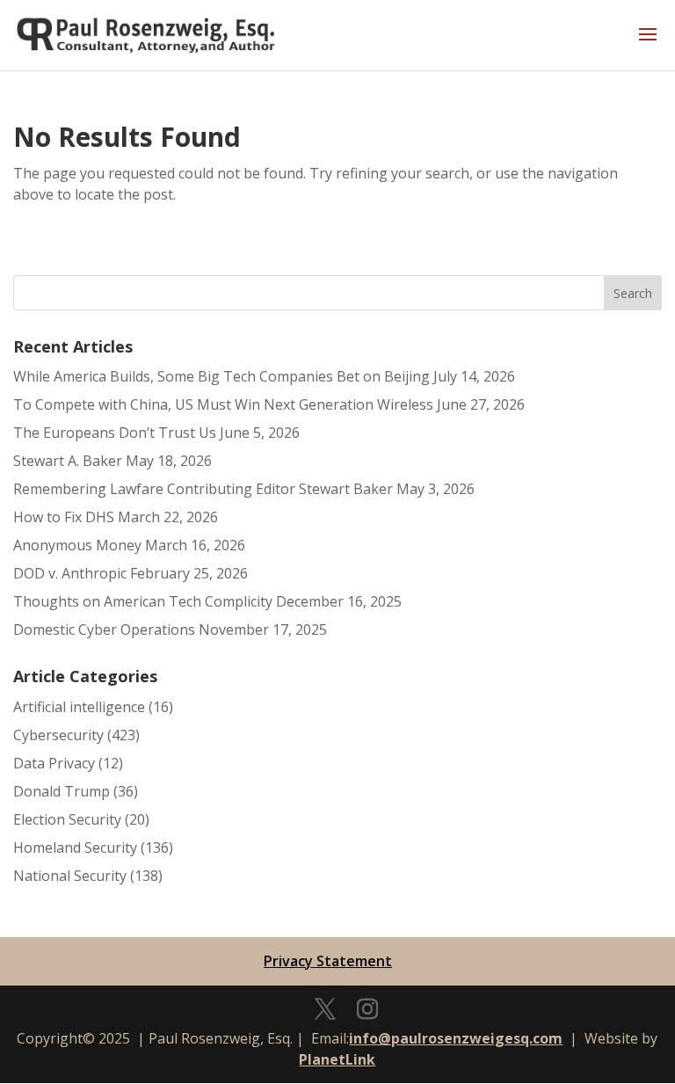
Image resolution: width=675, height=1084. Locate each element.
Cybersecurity (58, 735)
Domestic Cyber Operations (104, 629)
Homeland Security (75, 847)
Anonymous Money (77, 545)
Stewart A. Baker (67, 460)
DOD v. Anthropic (70, 573)
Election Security (67, 819)
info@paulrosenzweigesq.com (455, 1038)
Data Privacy (54, 763)
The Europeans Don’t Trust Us (114, 432)
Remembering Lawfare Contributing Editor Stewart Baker (203, 488)
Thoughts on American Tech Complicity (142, 601)
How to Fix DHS (63, 517)
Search (632, 293)
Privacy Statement (328, 961)
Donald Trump (61, 791)
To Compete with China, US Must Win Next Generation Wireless (223, 404)
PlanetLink (337, 1059)
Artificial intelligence (79, 707)
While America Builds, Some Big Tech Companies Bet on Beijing (221, 376)
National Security (70, 875)
